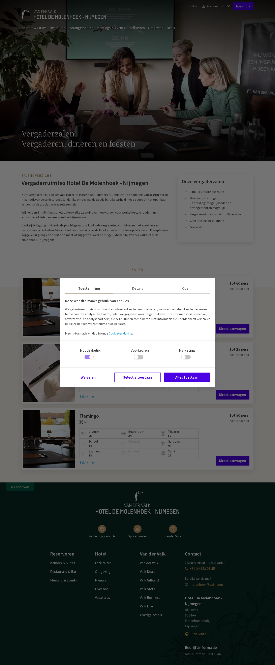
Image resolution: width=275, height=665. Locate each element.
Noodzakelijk (90, 350)
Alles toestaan (186, 377)
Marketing (187, 350)
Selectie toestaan (137, 377)
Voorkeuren (140, 350)
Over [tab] (186, 288)
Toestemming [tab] (89, 288)
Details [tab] (137, 288)
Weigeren (88, 377)
